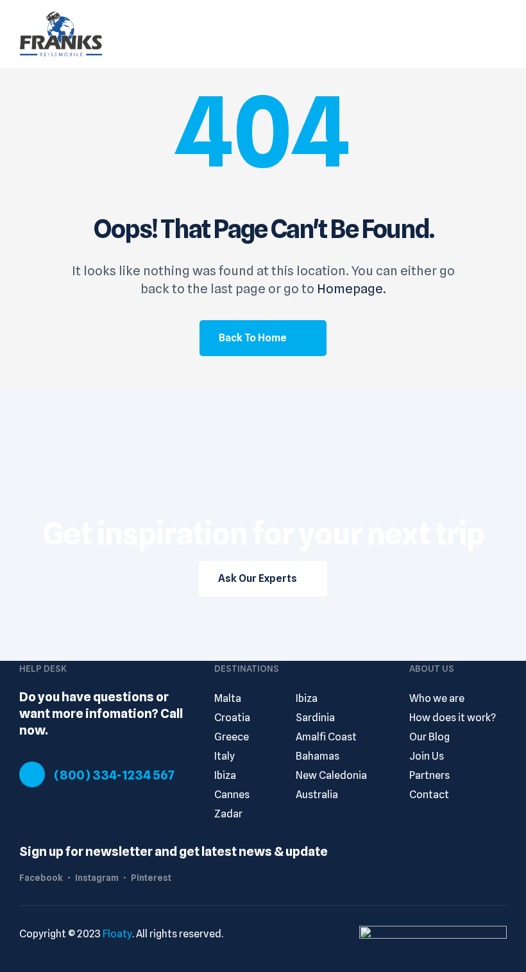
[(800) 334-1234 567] (32, 774)
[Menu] (501, 34)
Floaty (117, 934)
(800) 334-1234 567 (114, 775)
